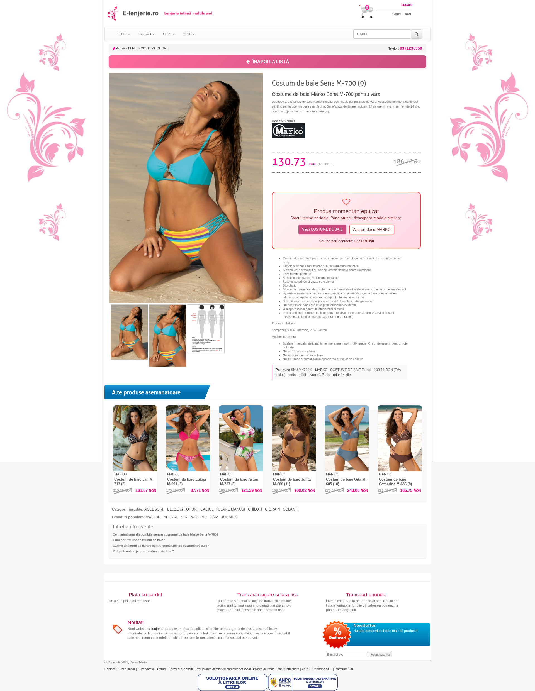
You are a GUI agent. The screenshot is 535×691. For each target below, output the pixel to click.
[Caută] (416, 34)
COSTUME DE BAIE (155, 48)
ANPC (305, 669)
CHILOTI (255, 509)
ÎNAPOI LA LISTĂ (271, 61)
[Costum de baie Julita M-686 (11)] (294, 438)
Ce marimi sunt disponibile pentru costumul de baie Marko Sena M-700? (165, 534)
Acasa (120, 48)
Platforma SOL (322, 669)
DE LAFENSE (166, 517)
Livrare (162, 669)
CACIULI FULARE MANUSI (222, 509)
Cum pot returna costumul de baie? (139, 540)
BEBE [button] (187, 34)
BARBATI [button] (145, 34)
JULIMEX (229, 517)
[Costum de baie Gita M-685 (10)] (347, 438)
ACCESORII (154, 509)
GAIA (214, 517)
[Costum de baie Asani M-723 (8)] (241, 438)
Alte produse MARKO (372, 229)
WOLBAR (199, 517)
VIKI (184, 517)
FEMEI (132, 48)
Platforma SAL (344, 669)
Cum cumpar (127, 669)
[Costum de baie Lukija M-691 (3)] (188, 438)
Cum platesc (146, 669)
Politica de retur (264, 669)
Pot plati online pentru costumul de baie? (143, 551)
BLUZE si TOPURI (182, 509)
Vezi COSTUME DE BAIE (322, 229)
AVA (149, 517)
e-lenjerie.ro (157, 629)
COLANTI (290, 509)
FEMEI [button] (122, 34)
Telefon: (405, 48)
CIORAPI (272, 509)
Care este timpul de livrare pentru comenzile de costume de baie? (161, 545)
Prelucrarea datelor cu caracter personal (223, 669)
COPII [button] (167, 34)
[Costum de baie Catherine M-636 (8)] (400, 438)
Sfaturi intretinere (288, 669)
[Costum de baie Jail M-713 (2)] (135, 438)
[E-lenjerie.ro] (113, 13)
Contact (110, 669)
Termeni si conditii (181, 669)
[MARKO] (288, 130)
